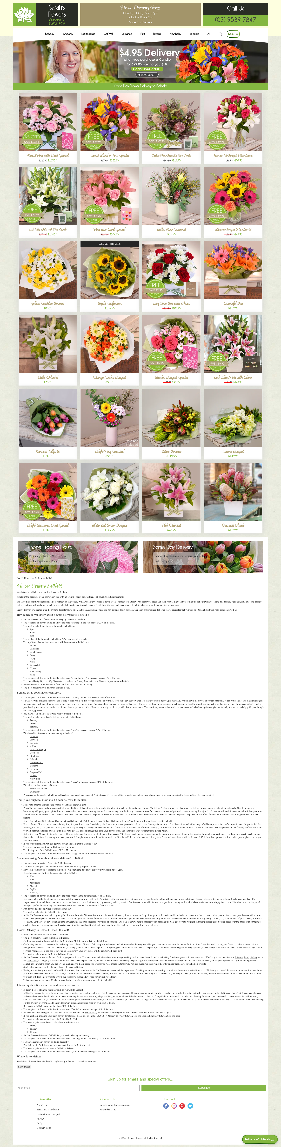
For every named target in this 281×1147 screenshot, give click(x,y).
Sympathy (68, 33)
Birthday (49, 33)
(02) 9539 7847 (235, 19)
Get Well (108, 33)
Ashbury (34, 746)
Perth (246, 957)
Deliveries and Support (48, 1114)
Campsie (34, 742)
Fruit (142, 33)
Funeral (157, 33)
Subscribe (204, 1087)
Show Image (24, 1066)
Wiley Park (35, 778)
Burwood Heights (38, 749)
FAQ (39, 1123)
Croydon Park (36, 772)
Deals (231, 33)
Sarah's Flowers (24, 578)
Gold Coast (32, 960)
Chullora (34, 736)
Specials (194, 33)
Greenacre (34, 752)
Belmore (34, 765)
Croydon (34, 739)
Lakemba (34, 759)
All (208, 33)
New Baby (175, 33)
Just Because (88, 33)
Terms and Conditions (48, 1109)
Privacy (40, 1118)
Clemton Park (36, 762)
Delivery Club (44, 1127)
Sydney (38, 578)
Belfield (49, 578)
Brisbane (239, 957)
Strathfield (35, 755)
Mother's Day (91, 1012)
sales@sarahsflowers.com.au (115, 1105)
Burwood (34, 768)
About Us (42, 1105)
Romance (127, 33)
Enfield (33, 775)
